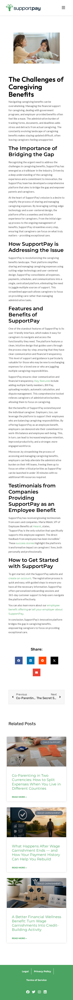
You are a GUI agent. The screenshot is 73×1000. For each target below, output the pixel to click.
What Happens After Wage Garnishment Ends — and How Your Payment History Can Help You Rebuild (36, 852)
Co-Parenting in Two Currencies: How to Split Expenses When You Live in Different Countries (36, 782)
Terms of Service (36, 980)
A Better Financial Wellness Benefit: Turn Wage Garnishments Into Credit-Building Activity (36, 923)
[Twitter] (34, 992)
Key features (42, 380)
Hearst (37, 526)
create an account (19, 578)
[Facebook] (28, 992)
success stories (25, 543)
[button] (57, 8)
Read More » (19, 797)
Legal (25, 971)
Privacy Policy (42, 971)
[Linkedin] (45, 992)
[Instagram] (39, 992)
